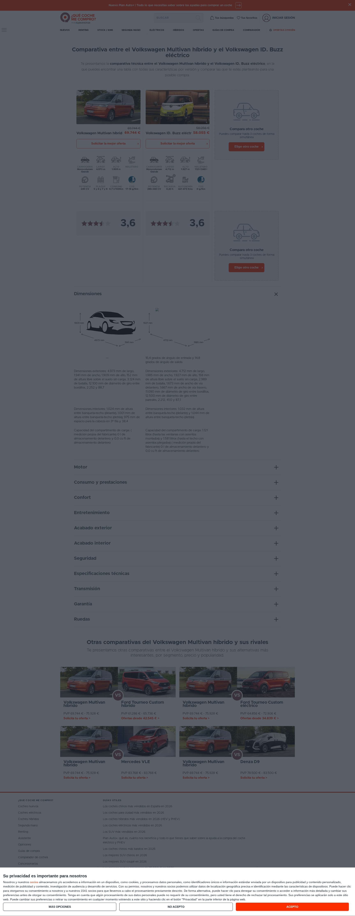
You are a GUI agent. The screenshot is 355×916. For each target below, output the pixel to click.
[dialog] (177, 892)
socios (34, 882)
